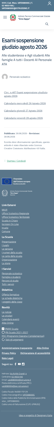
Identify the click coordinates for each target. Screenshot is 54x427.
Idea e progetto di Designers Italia (35, 415)
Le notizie (6, 312)
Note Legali (7, 358)
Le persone (7, 249)
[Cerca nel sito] (47, 24)
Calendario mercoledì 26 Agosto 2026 (25, 103)
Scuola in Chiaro (10, 220)
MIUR (4, 210)
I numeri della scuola (12, 252)
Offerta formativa (10, 294)
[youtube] (19, 364)
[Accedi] (49, 3)
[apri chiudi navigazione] (5, 17)
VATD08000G (29, 394)
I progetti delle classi (12, 301)
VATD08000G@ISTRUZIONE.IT (15, 8)
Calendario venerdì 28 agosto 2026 (23, 117)
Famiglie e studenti (11, 277)
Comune (6, 231)
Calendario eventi (10, 319)
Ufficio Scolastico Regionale (15, 213)
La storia (6, 263)
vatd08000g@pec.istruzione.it (15, 386)
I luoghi (5, 245)
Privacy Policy (9, 353)
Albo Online (8, 323)
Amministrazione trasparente (17, 348)
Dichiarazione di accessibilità (35, 353)
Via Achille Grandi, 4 (18, 373)
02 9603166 (17, 376)
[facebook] (15, 364)
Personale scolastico (12, 273)
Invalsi (5, 228)
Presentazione (9, 241)
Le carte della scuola (12, 256)
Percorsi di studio (10, 280)
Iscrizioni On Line (10, 224)
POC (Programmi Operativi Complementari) (23, 336)
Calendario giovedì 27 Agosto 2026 (23, 110)
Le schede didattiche (12, 298)
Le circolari (7, 315)
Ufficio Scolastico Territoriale (16, 217)
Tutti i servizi (8, 284)
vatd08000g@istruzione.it (19, 379)
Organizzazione (9, 259)
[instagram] (23, 364)
